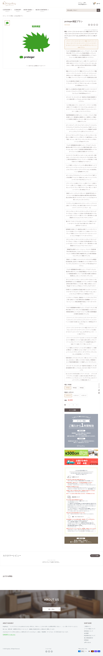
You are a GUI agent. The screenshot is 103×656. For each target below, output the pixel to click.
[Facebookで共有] (89, 25)
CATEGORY (6, 10)
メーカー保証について (89, 628)
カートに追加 (72, 410)
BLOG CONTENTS (41, 10)
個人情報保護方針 (88, 637)
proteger (67, 24)
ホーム (4, 15)
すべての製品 (10, 15)
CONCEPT (17, 10)
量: (65, 404)
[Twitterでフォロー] (49, 651)
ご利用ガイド (87, 626)
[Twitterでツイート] (94, 25)
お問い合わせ (87, 642)
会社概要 (86, 633)
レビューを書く (95, 555)
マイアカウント (82, 4)
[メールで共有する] (97, 25)
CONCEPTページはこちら (9, 634)
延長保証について (88, 631)
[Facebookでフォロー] (46, 651)
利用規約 (86, 640)
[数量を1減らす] (69, 404)
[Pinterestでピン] (92, 25)
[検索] (98, 10)
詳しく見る (51, 609)
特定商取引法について (89, 635)
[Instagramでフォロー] (52, 651)
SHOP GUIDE (28, 10)
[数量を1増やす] (76, 404)
